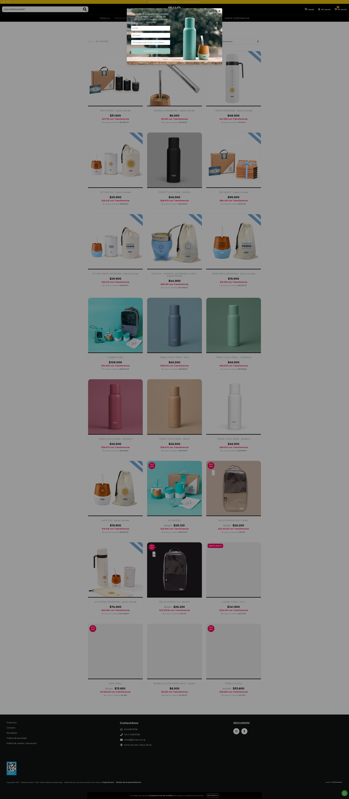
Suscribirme (151, 51)
